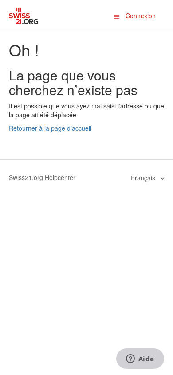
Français (144, 177)
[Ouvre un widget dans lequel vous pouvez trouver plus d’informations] (140, 359)
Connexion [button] (141, 15)
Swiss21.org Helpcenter (42, 177)
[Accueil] (24, 14)
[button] (116, 16)
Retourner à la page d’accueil (50, 128)
